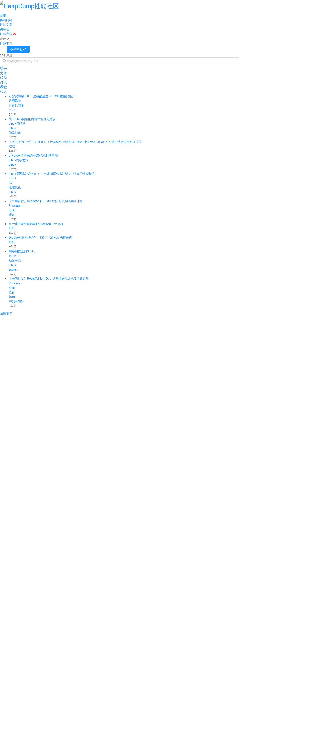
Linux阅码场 (17, 123)
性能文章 (6, 24)
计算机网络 (16, 105)
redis (12, 210)
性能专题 (6, 33)
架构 (12, 296)
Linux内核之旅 (18, 160)
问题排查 (15, 132)
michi (12, 178)
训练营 (4, 29)
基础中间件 (16, 301)
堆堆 (12, 146)
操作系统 (15, 260)
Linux (12, 128)
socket (13, 269)
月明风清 (15, 100)
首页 (3, 15)
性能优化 (15, 187)
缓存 (12, 214)
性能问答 (6, 20)
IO (10, 182)
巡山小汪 (15, 255)
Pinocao (14, 205)
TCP (12, 109)
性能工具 (6, 43)
